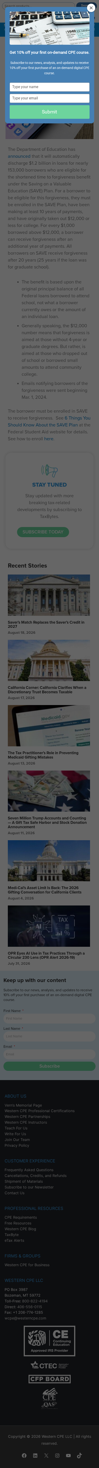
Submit (49, 112)
